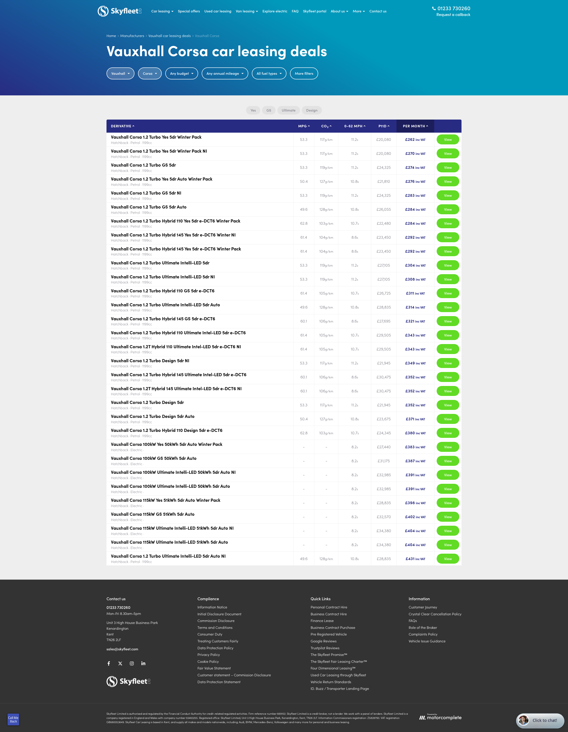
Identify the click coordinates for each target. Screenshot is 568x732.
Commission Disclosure (216, 620)
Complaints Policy (423, 634)
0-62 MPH (353, 125)
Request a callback (453, 14)
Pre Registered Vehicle (329, 634)
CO (324, 126)
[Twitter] (120, 664)
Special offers (189, 10)
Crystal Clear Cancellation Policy (435, 613)
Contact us (378, 10)
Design (312, 110)
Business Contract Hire (329, 613)
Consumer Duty (209, 634)
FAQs (413, 620)
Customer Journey (423, 606)
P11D (383, 125)
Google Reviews (324, 640)
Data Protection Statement (219, 681)
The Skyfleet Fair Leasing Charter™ (339, 661)
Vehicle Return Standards (331, 681)
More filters (304, 73)
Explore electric (274, 10)
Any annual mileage (223, 73)
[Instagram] (132, 664)
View (448, 139)
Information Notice (212, 606)
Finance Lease (322, 620)
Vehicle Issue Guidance (427, 640)
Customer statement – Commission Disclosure (234, 674)
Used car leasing (217, 10)
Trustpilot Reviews (325, 647)
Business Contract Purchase (333, 627)
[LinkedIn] (143, 664)
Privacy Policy (208, 654)
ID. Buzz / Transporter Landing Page (340, 688)
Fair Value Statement (214, 667)
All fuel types (267, 73)
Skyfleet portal (314, 10)
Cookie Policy (208, 661)
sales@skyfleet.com (122, 648)
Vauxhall (118, 73)
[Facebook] (108, 664)
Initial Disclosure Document (219, 613)
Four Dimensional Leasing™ (333, 667)
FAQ (295, 10)
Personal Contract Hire (329, 606)
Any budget (179, 73)
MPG (302, 125)
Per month (414, 125)
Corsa (147, 73)
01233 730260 (118, 607)
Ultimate (289, 110)
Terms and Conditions (215, 627)
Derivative (121, 125)
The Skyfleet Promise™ (329, 654)
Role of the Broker (423, 627)
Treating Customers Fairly (217, 640)
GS (268, 110)
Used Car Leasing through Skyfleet (338, 674)
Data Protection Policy (215, 647)
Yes (253, 110)
